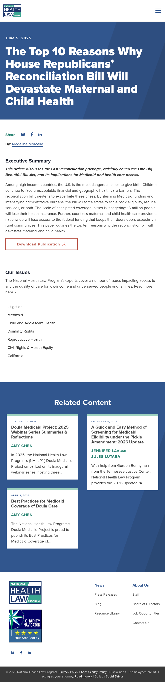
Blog (98, 604)
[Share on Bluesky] (23, 134)
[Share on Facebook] (32, 134)
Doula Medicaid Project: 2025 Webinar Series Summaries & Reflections (40, 432)
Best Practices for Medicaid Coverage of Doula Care (37, 504)
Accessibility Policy (94, 672)
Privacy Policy (69, 672)
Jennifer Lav (105, 450)
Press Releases (106, 594)
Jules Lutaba (105, 456)
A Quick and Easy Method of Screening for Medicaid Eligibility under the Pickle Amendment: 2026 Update (119, 435)
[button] (157, 10)
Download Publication (38, 244)
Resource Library (107, 613)
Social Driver (114, 676)
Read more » (83, 676)
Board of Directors (146, 604)
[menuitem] (82, 307)
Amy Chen (22, 445)
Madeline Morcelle (27, 144)
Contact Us (141, 623)
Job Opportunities (146, 613)
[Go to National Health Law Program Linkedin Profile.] (29, 653)
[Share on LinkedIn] (40, 134)
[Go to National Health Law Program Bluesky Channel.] (13, 653)
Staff (136, 594)
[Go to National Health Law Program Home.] (12, 10)
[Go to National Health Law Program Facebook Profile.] (21, 653)
